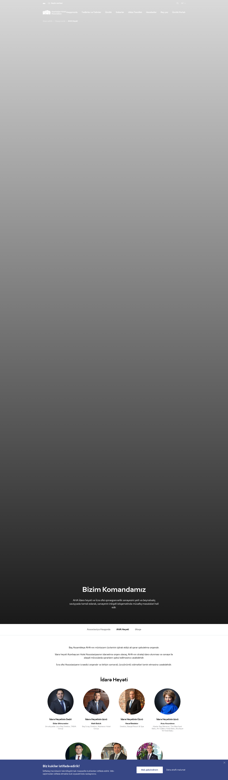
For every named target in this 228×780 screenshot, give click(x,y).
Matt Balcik (96, 723)
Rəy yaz (164, 12)
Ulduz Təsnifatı (135, 12)
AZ (182, 3)
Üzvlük (108, 12)
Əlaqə (138, 629)
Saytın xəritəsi (57, 3)
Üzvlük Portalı (178, 12)
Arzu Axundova (167, 723)
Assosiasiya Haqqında (98, 629)
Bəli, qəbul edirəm (149, 770)
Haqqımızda (72, 12)
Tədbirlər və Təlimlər (91, 12)
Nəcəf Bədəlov (131, 723)
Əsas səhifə (47, 21)
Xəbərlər (120, 12)
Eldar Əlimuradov (60, 723)
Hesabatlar (151, 12)
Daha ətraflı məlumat (175, 770)
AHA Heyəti (122, 629)
